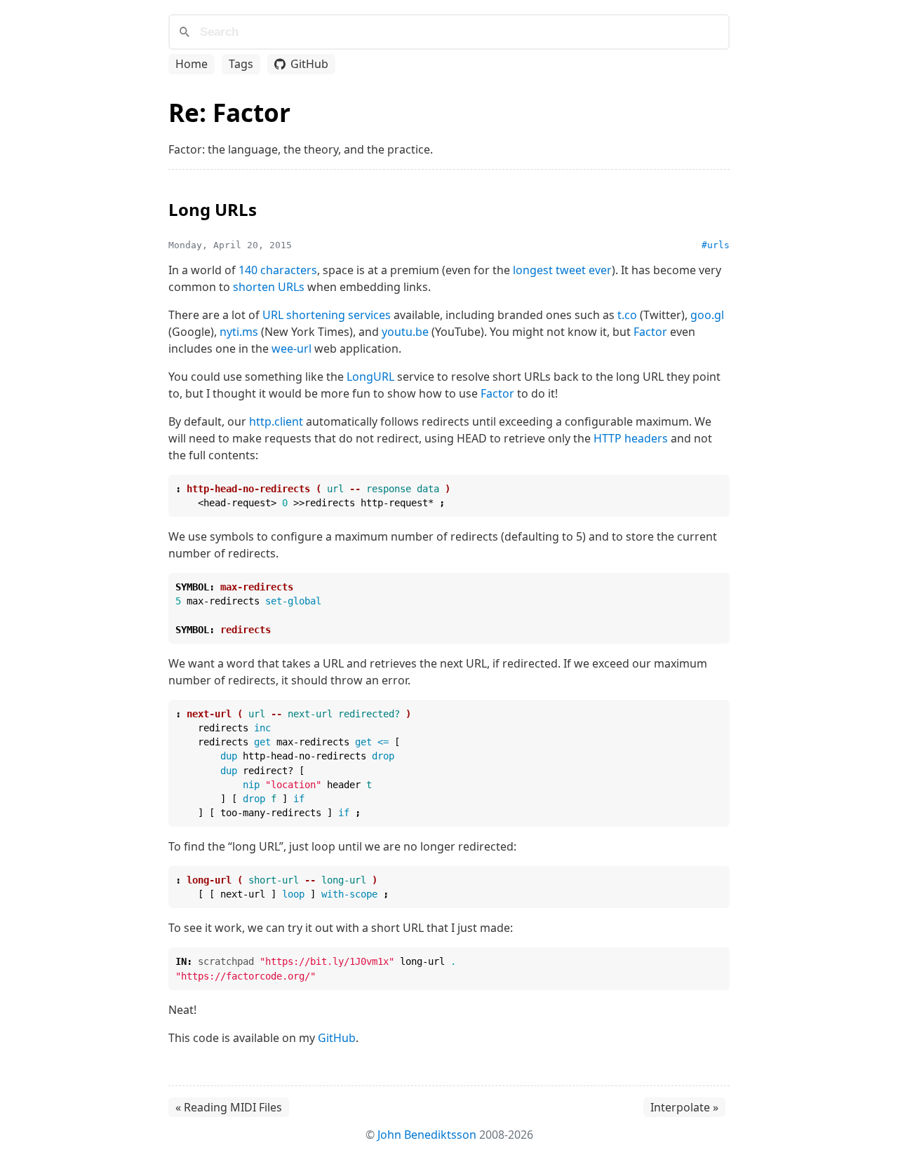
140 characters (278, 270)
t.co (627, 315)
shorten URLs (268, 287)
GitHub (309, 64)
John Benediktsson (426, 1134)
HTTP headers (631, 438)
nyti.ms (239, 331)
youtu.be (405, 331)
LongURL (370, 376)
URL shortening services (326, 315)
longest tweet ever (562, 270)
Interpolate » (684, 1107)
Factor (650, 331)
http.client (276, 421)
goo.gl (707, 315)
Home (191, 64)
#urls (716, 245)
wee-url (291, 348)
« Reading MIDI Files (228, 1107)
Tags (241, 64)
